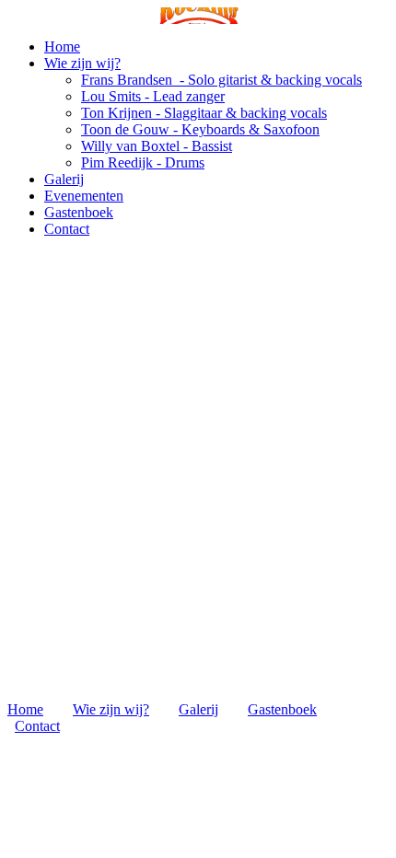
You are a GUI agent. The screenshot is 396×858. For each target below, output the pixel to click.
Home (62, 46)
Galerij (64, 179)
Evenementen (83, 195)
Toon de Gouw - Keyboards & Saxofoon (200, 129)
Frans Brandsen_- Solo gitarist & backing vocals (221, 79)
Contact (66, 229)
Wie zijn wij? (82, 63)
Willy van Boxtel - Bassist (156, 146)
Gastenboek (78, 212)
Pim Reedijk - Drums (142, 162)
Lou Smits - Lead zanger (153, 96)
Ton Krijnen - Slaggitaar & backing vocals (204, 113)
